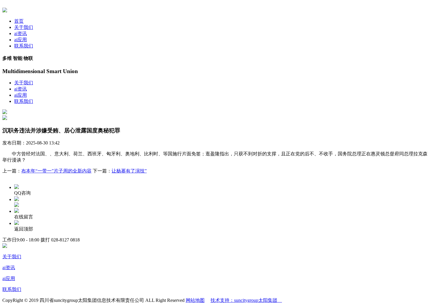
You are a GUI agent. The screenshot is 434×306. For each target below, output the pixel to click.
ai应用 (20, 39)
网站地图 (195, 300)
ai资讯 (20, 33)
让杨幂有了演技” (129, 170)
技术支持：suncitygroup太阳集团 (246, 300)
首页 (19, 21)
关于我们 (23, 27)
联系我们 (23, 45)
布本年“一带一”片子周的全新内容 (56, 170)
